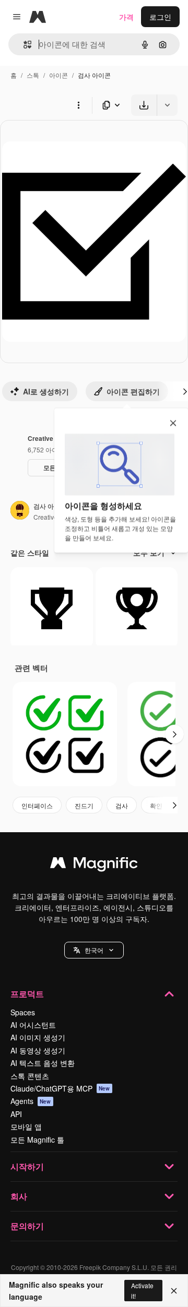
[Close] (174, 1291)
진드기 (84, 805)
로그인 (160, 16)
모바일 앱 (26, 1126)
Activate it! (142, 1290)
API (16, 1114)
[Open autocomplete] (23, 45)
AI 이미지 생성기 (37, 1037)
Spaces (22, 1012)
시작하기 (27, 1166)
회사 (18, 1196)
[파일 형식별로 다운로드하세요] (112, 105)
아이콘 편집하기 (133, 391)
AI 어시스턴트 (33, 1025)
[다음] (174, 734)
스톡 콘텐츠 (29, 1076)
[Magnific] (94, 865)
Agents (30, 1101)
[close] (173, 423)
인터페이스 (37, 805)
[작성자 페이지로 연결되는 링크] (19, 511)
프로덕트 (27, 994)
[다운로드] (144, 105)
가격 (126, 16)
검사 (121, 805)
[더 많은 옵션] (78, 104)
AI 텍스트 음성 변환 (42, 1063)
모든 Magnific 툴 (37, 1139)
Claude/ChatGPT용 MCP (60, 1088)
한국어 (94, 949)
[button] (94, 950)
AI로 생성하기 (46, 391)
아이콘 (58, 74)
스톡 (33, 74)
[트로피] (51, 608)
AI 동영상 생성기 (37, 1050)
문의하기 (27, 1226)
